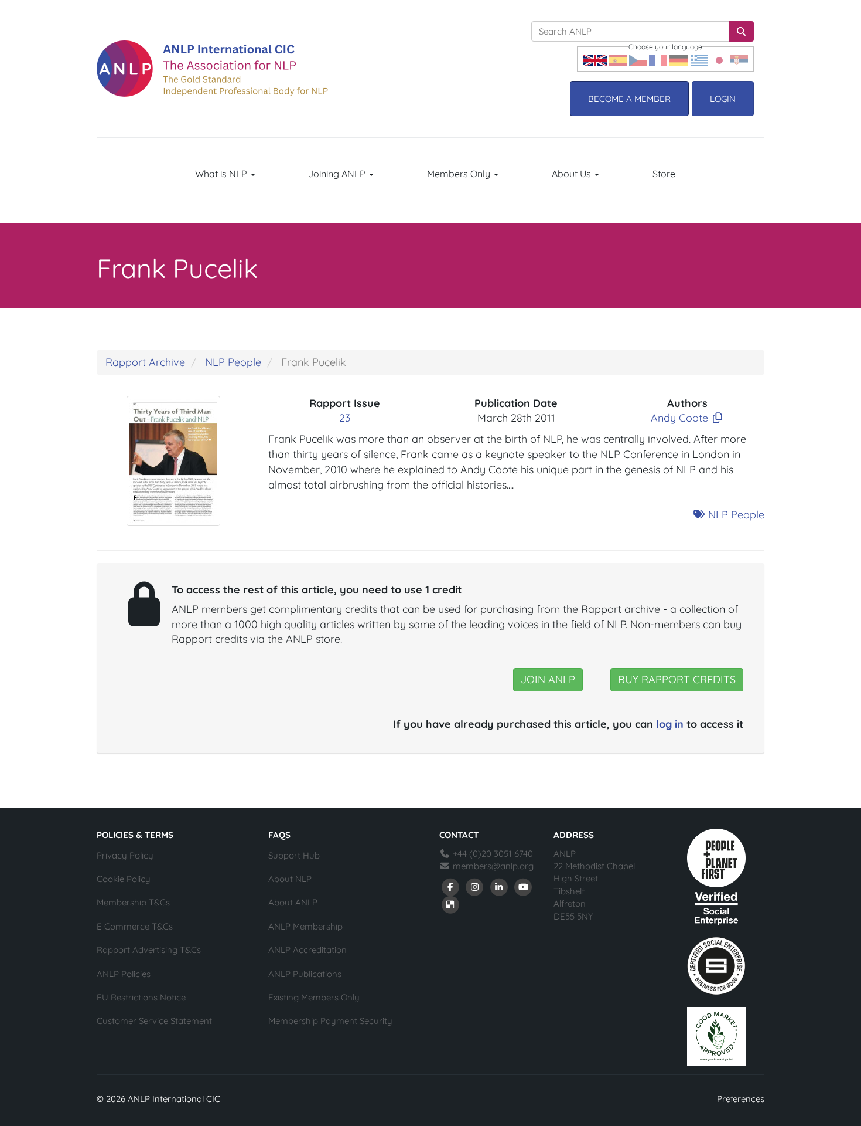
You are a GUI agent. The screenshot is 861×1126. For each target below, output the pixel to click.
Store (663, 173)
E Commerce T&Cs (135, 926)
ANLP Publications (304, 973)
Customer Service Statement (154, 1020)
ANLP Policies (124, 973)
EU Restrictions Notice (141, 997)
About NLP (290, 878)
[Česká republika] (638, 59)
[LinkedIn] (499, 886)
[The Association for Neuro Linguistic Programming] (212, 68)
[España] (618, 59)
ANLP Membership (305, 926)
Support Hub (294, 855)
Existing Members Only (314, 997)
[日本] (719, 59)
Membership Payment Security (330, 1020)
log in (670, 724)
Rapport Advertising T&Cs (149, 949)
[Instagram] (475, 886)
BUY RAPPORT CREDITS (677, 679)
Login (723, 98)
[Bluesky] (450, 904)
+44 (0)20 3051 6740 (491, 853)
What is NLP (222, 173)
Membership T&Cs (133, 902)
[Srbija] (739, 59)
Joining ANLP (338, 173)
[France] (658, 59)
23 (344, 418)
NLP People (233, 362)
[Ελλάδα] (699, 59)
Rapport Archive (145, 362)
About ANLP (292, 902)
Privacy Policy (125, 855)
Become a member (629, 98)
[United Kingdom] (595, 59)
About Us (572, 173)
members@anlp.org (493, 865)
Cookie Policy (124, 878)
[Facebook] (450, 886)
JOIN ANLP (548, 679)
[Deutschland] (678, 59)
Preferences (740, 1098)
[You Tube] (523, 886)
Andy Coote (679, 418)
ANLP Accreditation (307, 949)
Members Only (460, 173)
